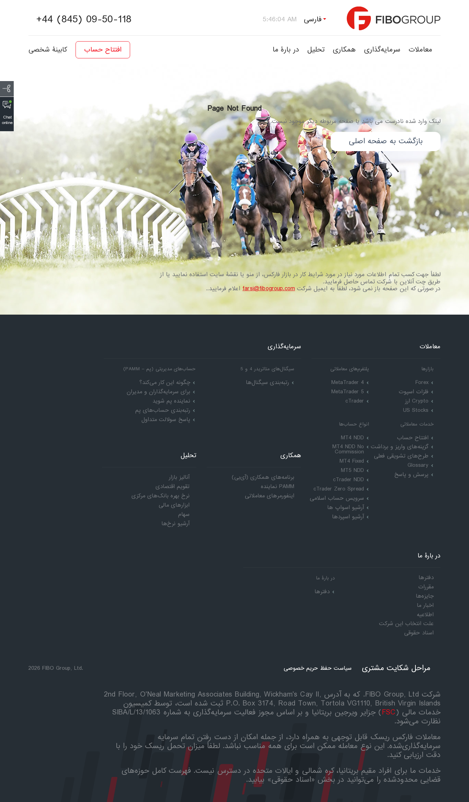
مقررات (426, 587)
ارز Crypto (416, 401)
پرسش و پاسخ (411, 474)
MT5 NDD (352, 470)
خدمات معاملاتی (417, 424)
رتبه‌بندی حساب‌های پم (162, 410)
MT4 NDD (352, 437)
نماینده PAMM (277, 486)
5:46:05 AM (280, 19)
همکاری (344, 49)
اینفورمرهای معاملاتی (269, 496)
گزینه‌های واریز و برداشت (399, 446)
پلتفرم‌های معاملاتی (349, 369)
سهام (184, 514)
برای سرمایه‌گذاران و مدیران (158, 391)
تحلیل (315, 49)
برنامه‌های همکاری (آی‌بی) (263, 477)
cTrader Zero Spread (338, 489)
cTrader (354, 401)
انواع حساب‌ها (354, 424)
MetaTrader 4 (347, 382)
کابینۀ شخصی (47, 50)
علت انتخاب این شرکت (406, 623)
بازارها (427, 369)
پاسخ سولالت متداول (165, 419)
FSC (389, 712)
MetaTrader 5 (347, 391)
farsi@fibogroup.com (268, 288)
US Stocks (415, 410)
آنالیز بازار (179, 477)
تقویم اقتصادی (173, 486)
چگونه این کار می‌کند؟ (164, 382)
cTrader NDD (348, 479)
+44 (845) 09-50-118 (83, 19)
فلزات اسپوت (413, 391)
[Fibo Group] (394, 18)
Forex (421, 382)
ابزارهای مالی (174, 505)
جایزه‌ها (425, 596)
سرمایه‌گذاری (382, 49)
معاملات (420, 49)
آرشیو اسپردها (348, 516)
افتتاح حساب (103, 50)
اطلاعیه (425, 614)
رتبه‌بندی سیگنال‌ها (267, 382)
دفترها (322, 591)
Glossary (418, 465)
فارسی (313, 19)
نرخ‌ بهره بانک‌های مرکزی (160, 496)
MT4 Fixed (352, 461)
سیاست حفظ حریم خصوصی (318, 668)
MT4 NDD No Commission (348, 449)
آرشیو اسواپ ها (345, 507)
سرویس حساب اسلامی (337, 498)
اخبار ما (425, 605)
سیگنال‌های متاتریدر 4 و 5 (267, 369)
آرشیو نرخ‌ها (175, 523)
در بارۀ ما (286, 49)
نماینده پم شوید (171, 401)
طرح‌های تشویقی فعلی (401, 456)
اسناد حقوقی (419, 633)
